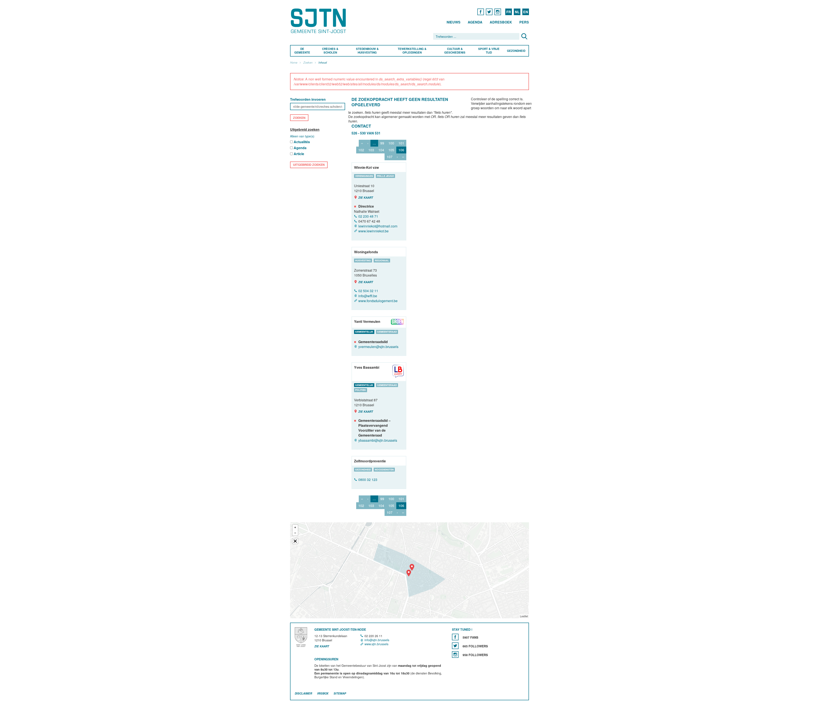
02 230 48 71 (368, 216)
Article (299, 154)
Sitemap (340, 693)
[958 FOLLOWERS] (455, 654)
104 (381, 149)
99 (382, 143)
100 (391, 143)
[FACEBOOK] (480, 11)
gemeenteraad (387, 331)
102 (361, 149)
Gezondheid (516, 51)
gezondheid (363, 469)
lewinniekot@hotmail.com (377, 226)
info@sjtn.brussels (376, 640)
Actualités (302, 142)
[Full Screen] (295, 541)
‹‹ (362, 143)
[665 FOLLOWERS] (455, 645)
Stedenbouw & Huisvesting (367, 50)
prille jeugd (385, 176)
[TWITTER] (489, 11)
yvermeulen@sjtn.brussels (378, 346)
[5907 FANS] (455, 637)
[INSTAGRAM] (497, 11)
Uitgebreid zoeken (304, 129)
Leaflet (524, 616)
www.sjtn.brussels (376, 644)
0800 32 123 (367, 479)
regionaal (382, 260)
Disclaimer (303, 693)
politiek (360, 390)
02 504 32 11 (368, 290)
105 (391, 149)
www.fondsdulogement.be (378, 300)
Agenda (475, 22)
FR (508, 11)
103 (371, 149)
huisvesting (363, 260)
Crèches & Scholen (330, 50)
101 (401, 143)
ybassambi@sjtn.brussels (377, 440)
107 (389, 156)
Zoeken (307, 62)
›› (403, 156)
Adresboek (501, 22)
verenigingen (364, 176)
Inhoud (322, 62)
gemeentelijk (364, 331)
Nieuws (453, 22)
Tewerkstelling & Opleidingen (412, 50)
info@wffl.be (367, 295)
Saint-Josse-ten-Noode (319, 21)
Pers (524, 22)
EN (525, 11)
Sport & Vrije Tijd (488, 50)
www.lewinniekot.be (373, 231)
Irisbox (322, 693)
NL (517, 11)
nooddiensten (384, 469)
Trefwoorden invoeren (308, 99)
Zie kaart (365, 197)
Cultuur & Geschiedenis (454, 50)
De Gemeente (302, 50)
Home (293, 62)
